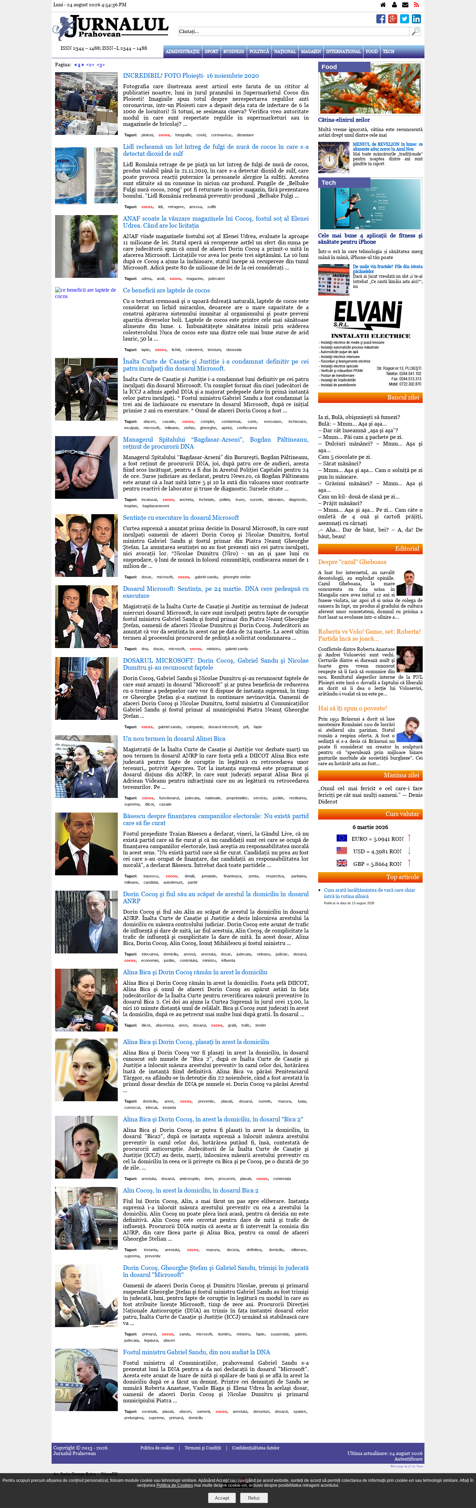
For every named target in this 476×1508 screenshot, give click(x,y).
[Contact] (405, 5)
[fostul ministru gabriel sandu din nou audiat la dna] (86, 1409)
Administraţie (183, 51)
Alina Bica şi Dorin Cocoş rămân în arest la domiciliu (195, 972)
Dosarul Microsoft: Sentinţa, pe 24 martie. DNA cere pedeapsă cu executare (216, 592)
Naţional (285, 51)
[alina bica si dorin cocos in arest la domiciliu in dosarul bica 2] (86, 1177)
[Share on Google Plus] (392, 21)
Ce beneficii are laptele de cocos (166, 290)
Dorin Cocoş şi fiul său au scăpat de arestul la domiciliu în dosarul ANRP (216, 897)
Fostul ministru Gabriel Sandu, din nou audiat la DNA (196, 1352)
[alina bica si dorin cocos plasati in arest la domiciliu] (86, 1099)
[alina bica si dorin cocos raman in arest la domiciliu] (86, 1030)
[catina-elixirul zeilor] (370, 113)
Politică (259, 51)
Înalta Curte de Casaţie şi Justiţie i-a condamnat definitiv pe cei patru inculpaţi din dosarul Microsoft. (216, 365)
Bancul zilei (403, 397)
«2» (90, 64)
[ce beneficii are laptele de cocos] (86, 296)
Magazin (311, 51)
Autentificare (408, 1459)
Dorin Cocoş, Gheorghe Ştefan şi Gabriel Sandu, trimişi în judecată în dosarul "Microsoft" (216, 1271)
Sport (211, 51)
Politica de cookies (157, 1448)
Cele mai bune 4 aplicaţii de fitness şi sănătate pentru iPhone (370, 238)
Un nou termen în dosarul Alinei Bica (174, 738)
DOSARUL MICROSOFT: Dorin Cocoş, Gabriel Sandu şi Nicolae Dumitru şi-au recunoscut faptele (216, 664)
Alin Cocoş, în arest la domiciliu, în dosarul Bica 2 (191, 1190)
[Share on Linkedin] (416, 21)
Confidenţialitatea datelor (255, 1448)
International (343, 51)
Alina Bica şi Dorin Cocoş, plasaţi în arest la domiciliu (196, 1041)
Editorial (407, 548)
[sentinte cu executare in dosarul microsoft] (86, 575)
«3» (101, 64)
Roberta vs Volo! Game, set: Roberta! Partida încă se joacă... (369, 635)
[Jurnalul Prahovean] (383, 5)
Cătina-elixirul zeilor (344, 119)
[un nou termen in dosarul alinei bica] (86, 796)
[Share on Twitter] (404, 21)
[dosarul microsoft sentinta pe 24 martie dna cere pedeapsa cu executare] (86, 646)
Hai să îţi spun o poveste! (352, 708)
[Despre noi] (394, 5)
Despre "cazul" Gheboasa (352, 561)
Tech (388, 51)
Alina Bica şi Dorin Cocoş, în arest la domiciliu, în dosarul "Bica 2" (213, 1119)
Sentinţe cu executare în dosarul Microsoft (181, 517)
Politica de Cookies (174, 1485)
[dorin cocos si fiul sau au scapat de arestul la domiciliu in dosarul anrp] (86, 951)
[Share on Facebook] (380, 21)
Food (372, 51)
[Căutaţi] (415, 34)
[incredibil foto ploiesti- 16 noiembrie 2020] (86, 133)
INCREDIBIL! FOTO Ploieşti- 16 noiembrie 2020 (191, 75)
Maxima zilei (401, 775)
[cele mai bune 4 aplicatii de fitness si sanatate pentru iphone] (370, 229)
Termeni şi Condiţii (203, 1448)
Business (233, 51)
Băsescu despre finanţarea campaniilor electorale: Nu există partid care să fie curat (216, 819)
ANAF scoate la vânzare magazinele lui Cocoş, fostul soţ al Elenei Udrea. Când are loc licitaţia (216, 222)
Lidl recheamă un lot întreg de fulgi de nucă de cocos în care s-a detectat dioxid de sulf (216, 150)
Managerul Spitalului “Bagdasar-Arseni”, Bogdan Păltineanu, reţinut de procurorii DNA (216, 443)
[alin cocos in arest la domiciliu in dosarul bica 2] (86, 1248)
